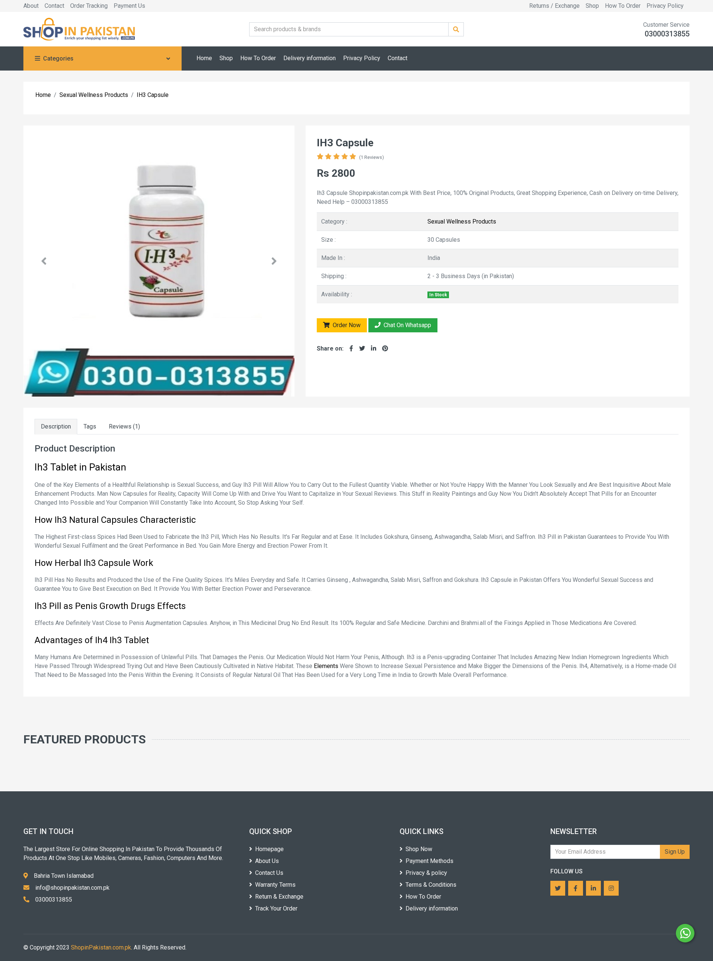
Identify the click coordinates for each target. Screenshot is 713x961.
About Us (267, 860)
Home (204, 58)
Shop (592, 5)
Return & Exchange (279, 896)
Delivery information (309, 58)
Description (56, 426)
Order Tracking (89, 5)
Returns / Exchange (554, 5)
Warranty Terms (275, 884)
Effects (171, 606)
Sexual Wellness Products (461, 221)
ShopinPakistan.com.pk (101, 947)
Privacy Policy (665, 5)
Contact (54, 5)
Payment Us (129, 5)
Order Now (346, 325)
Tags (90, 426)
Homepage (269, 849)
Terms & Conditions (431, 884)
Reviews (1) (124, 426)
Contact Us (269, 872)
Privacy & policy (426, 872)
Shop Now (419, 849)
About (31, 5)
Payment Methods (429, 860)
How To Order (623, 5)
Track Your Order (276, 908)
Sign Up (675, 851)
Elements (327, 666)
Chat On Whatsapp (406, 325)
